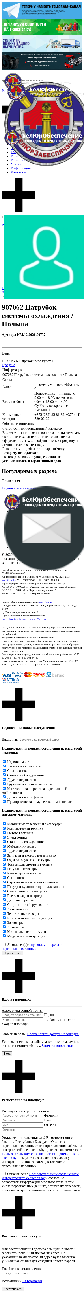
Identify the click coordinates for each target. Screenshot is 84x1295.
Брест (5, 619)
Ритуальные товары (22, 869)
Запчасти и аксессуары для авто (31, 855)
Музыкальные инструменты (28, 931)
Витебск (13, 619)
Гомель (22, 619)
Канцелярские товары (24, 873)
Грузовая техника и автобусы (29, 784)
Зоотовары (15, 923)
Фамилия (51, 1115)
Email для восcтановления (21, 1269)
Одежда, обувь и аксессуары (28, 860)
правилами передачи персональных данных (32, 947)
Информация (21, 168)
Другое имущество (21, 780)
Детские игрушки (20, 900)
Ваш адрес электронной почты (25, 1111)
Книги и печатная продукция (29, 918)
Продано (8, 365)
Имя (47, 1120)
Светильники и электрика (27, 891)
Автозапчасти (17, 909)
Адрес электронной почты (22, 1010)
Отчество (51, 1125)
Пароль (49, 1015)
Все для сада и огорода (24, 896)
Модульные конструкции (26, 936)
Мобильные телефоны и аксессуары (34, 824)
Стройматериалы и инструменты (32, 882)
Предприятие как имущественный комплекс (41, 802)
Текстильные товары (23, 914)
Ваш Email (10, 739)
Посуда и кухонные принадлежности (35, 887)
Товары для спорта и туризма (29, 864)
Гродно (32, 619)
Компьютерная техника (25, 828)
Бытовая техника (20, 833)
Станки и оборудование (25, 775)
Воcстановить (13, 1289)
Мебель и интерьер (21, 846)
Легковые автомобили (24, 766)
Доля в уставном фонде (25, 797)
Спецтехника (17, 771)
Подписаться (12, 953)
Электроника (17, 837)
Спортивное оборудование (27, 905)
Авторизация (32, 1281)
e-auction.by (45, 602)
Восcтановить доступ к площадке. (53, 1034)
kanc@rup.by (9, 580)
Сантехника (16, 878)
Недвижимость (18, 762)
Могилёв (41, 619)
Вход (7, 1053)
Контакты (18, 172)
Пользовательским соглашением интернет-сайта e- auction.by (40, 1176)
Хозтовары (15, 927)
